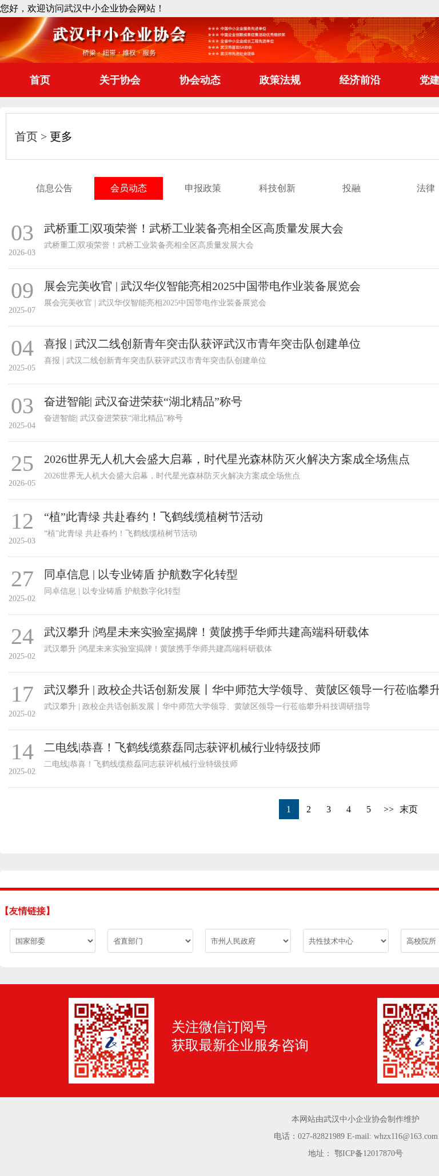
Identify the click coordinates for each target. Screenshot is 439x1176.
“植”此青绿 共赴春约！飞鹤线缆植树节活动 (153, 516)
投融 (351, 188)
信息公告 (54, 188)
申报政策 (203, 188)
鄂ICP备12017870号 (368, 1153)
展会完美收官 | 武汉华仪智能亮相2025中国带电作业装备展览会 (202, 286)
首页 (40, 80)
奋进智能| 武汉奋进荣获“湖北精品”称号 (143, 401)
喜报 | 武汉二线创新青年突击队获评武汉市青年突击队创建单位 (202, 343)
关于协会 (120, 80)
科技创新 (277, 188)
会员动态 (128, 188)
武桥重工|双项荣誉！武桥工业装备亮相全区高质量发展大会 (194, 228)
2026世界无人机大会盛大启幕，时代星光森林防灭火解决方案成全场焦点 (227, 459)
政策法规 (280, 80)
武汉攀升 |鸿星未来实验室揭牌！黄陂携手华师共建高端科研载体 (206, 632)
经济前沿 (360, 80)
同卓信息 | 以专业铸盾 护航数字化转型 (141, 574)
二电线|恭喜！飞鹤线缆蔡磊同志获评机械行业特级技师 (182, 747)
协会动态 (200, 80)
